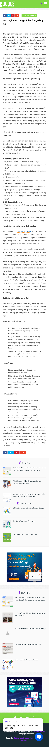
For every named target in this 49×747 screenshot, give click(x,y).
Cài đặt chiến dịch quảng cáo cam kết (28, 644)
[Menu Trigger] (45, 3)
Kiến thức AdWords (29, 15)
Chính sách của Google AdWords (26, 660)
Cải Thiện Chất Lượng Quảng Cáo (25, 534)
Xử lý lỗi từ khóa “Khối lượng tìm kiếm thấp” (30, 629)
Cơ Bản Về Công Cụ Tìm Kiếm (23, 521)
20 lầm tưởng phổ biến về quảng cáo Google (28, 508)
